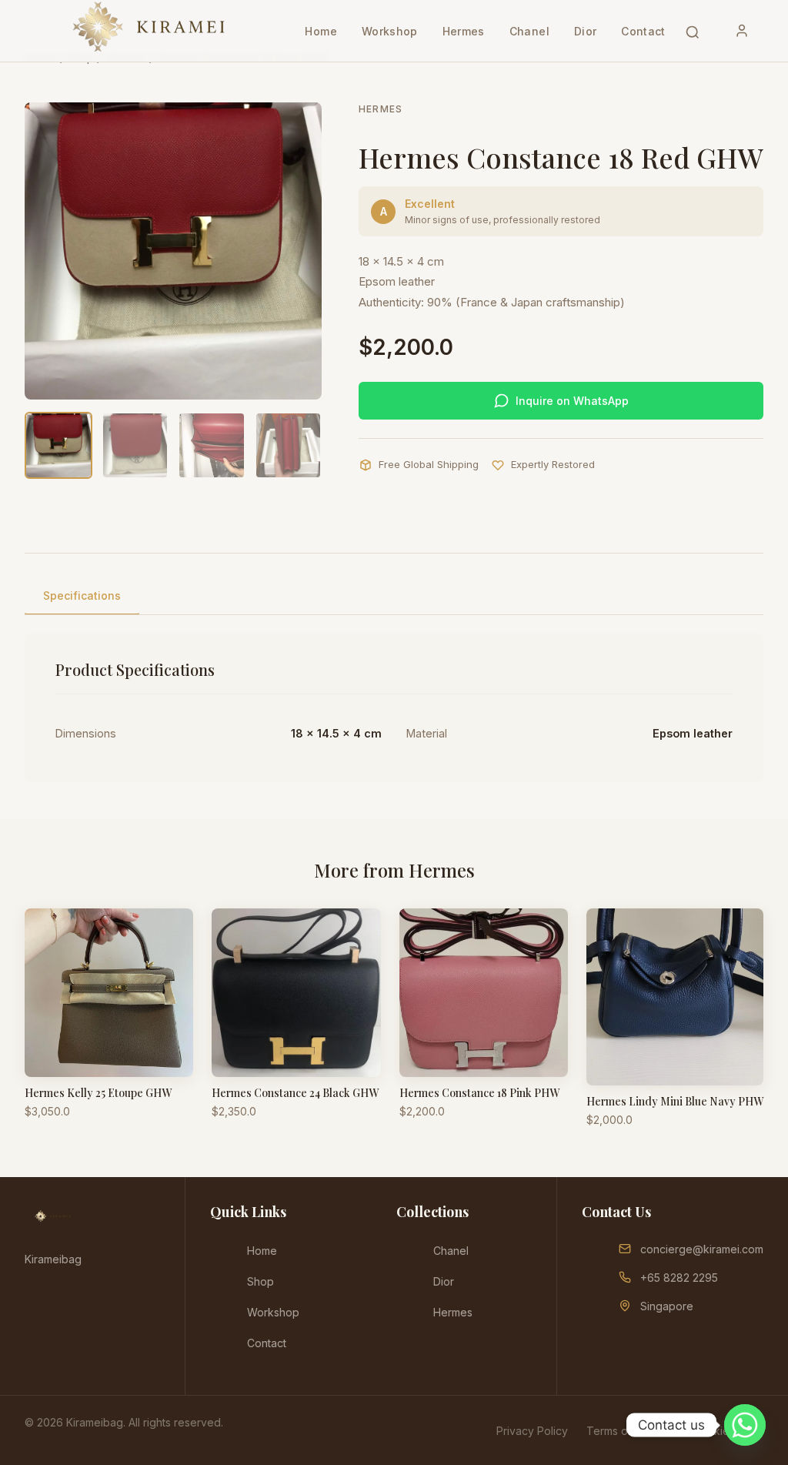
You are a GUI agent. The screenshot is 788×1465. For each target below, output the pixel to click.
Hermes (463, 31)
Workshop (390, 31)
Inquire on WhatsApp (572, 400)
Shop (260, 1281)
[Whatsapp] (745, 1425)
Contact (643, 31)
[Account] (741, 30)
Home (320, 31)
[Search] (692, 30)
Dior (585, 31)
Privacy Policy (532, 1430)
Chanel (529, 31)
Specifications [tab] (82, 595)
